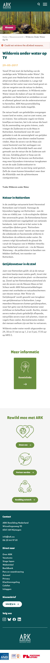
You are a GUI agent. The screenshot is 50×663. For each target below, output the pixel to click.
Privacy (6, 578)
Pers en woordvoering (13, 571)
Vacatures (7, 557)
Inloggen (7, 589)
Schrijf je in (10, 604)
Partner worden (23, 472)
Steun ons (23, 445)
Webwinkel (8, 564)
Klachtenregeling (11, 581)
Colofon (6, 585)
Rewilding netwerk (23, 500)
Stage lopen (8, 561)
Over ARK (7, 554)
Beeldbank (8, 568)
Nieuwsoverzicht (16, 36)
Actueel (6, 575)
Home (5, 36)
